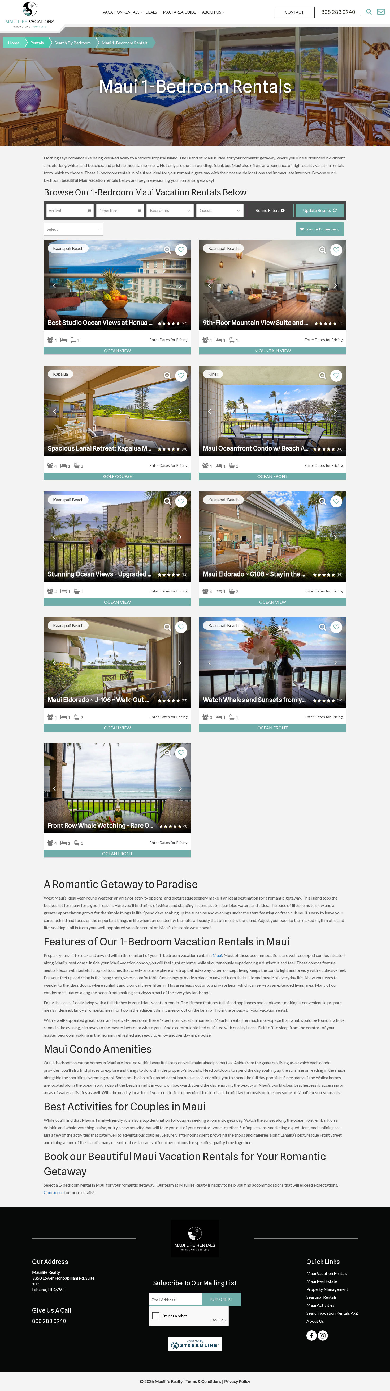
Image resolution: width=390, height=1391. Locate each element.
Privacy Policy (237, 1381)
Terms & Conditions (203, 1381)
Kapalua (60, 373)
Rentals (37, 42)
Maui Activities (320, 1305)
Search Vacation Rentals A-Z (332, 1313)
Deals (151, 12)
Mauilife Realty (169, 1381)
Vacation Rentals (121, 12)
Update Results (317, 210)
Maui (217, 955)
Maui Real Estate (321, 1281)
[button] (269, 210)
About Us (211, 12)
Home (13, 42)
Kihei (213, 373)
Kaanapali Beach (68, 248)
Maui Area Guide (179, 12)
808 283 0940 (49, 1321)
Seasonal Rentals (321, 1297)
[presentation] (189, 1316)
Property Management (327, 1289)
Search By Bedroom (73, 42)
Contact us (53, 1192)
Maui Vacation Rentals (326, 1273)
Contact (294, 12)
